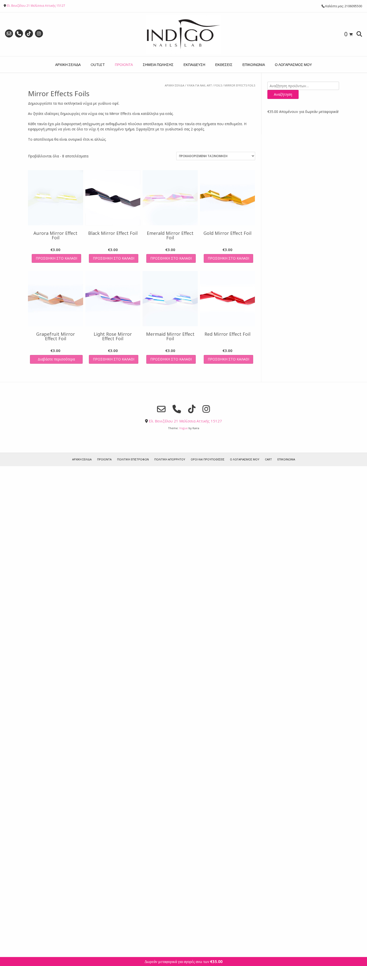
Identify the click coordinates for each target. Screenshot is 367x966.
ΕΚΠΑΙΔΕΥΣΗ (194, 64)
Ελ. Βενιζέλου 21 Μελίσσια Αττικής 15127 (36, 5)
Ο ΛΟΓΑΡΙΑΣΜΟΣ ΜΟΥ (293, 64)
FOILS (218, 85)
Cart (268, 459)
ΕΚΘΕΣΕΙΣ (223, 64)
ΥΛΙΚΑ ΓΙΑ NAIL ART (199, 85)
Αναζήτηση (283, 94)
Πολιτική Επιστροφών (133, 459)
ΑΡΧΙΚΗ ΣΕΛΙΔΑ (68, 64)
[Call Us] (19, 33)
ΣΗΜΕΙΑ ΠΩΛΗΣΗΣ (158, 64)
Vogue (183, 428)
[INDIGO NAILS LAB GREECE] (183, 34)
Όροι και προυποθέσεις (207, 459)
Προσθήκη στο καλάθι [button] (56, 258)
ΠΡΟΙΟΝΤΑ (124, 64)
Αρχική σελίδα (174, 85)
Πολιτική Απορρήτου (169, 459)
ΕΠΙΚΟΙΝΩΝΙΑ (253, 64)
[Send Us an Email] (9, 33)
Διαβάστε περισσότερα (56, 359)
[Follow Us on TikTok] (29, 33)
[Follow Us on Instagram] (39, 33)
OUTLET (98, 64)
